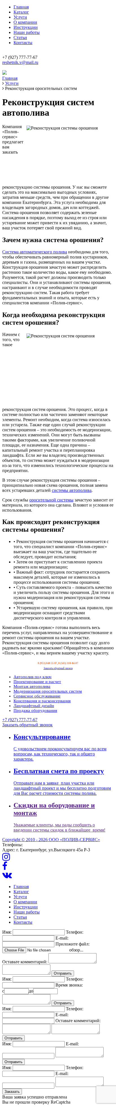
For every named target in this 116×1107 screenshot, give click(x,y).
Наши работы (27, 32)
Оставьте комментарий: (24, 961)
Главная (21, 7)
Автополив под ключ (33, 677)
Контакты (23, 42)
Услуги (20, 17)
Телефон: (74, 932)
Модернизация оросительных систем (48, 691)
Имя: (7, 932)
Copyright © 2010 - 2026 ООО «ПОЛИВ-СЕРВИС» (51, 839)
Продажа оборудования (35, 710)
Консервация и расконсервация (42, 701)
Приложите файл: (72, 944)
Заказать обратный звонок (58, 668)
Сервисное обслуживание (37, 696)
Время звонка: (69, 985)
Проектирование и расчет (37, 681)
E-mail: (61, 938)
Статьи (20, 37)
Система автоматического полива (34, 251)
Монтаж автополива (32, 686)
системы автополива (72, 490)
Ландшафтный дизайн (34, 705)
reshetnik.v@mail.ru (20, 62)
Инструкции (26, 27)
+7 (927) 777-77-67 (19, 719)
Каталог (21, 12)
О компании (25, 22)
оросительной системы (51, 499)
